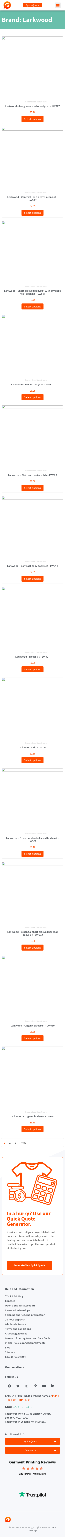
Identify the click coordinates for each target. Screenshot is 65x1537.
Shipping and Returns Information (25, 1314)
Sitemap (10, 1352)
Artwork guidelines (16, 1333)
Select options (32, 119)
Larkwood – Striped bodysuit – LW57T (32, 384)
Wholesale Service (15, 1324)
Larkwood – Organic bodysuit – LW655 (32, 1116)
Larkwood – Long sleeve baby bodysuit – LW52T (32, 106)
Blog (7, 1347)
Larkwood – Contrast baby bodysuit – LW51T (32, 565)
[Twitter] (18, 1386)
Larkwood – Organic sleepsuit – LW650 (33, 1025)
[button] (32, 5)
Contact (10, 1300)
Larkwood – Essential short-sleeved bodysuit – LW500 (32, 839)
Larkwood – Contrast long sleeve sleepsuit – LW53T (32, 198)
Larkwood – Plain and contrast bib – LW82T (32, 475)
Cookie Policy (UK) (15, 1356)
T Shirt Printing (14, 1296)
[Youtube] (44, 1386)
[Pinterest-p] (35, 1386)
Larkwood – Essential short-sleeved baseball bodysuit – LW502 (32, 933)
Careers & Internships (17, 1310)
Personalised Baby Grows (35, 101)
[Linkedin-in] (52, 1386)
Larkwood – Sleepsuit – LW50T (32, 656)
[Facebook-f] (9, 1386)
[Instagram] (26, 1386)
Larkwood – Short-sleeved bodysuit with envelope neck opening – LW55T (32, 292)
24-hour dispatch (15, 1319)
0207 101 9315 (22, 1407)
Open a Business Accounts (20, 1305)
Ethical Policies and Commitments (25, 1342)
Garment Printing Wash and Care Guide (27, 1338)
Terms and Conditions (18, 1328)
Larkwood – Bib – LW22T (32, 747)
